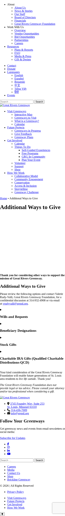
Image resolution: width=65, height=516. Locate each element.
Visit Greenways (16, 111)
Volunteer (19, 163)
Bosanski (19, 81)
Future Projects (15, 127)
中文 (17, 85)
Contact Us (13, 473)
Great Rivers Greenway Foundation (34, 23)
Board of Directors (25, 17)
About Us (20, 7)
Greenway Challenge (26, 192)
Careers (18, 43)
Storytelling (21, 189)
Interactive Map (23, 114)
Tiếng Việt (20, 88)
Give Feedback (23, 133)
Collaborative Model (26, 176)
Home (3, 198)
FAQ (17, 53)
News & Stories (23, 10)
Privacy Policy (15, 491)
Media (10, 469)
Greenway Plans (23, 137)
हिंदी (16, 92)
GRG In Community (33, 156)
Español (19, 78)
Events (11, 95)
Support (18, 166)
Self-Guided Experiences (36, 150)
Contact (11, 65)
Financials (20, 20)
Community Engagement (28, 179)
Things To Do (22, 146)
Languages (13, 72)
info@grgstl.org (20, 413)
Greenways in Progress (27, 130)
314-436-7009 (19, 410)
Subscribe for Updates (12, 438)
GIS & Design (22, 59)
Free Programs (30, 153)
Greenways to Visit (25, 117)
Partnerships (21, 40)
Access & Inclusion (25, 185)
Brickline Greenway (18, 479)
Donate (11, 68)
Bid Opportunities (24, 36)
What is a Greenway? (26, 121)
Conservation (22, 182)
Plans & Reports (23, 49)
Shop (17, 169)
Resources (13, 46)
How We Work (16, 172)
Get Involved (14, 140)
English (18, 75)
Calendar (19, 124)
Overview (20, 30)
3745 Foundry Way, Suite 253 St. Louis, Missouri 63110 (25, 405)
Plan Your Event (31, 159)
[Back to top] (2, 514)
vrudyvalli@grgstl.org (15, 303)
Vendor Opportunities (26, 33)
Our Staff (19, 14)
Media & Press (22, 56)
